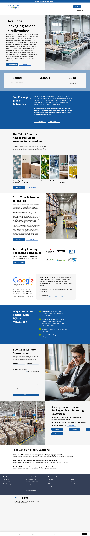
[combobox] (26, 384)
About (72, 479)
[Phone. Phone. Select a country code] (29, 378)
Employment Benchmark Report (56, 486)
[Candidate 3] (62, 296)
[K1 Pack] (49, 296)
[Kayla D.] (61, 296)
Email (14, 376)
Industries (73, 484)
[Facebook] (22, 498)
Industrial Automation (31, 488)
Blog (49, 481)
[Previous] (37, 287)
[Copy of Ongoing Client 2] (55, 296)
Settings (78, 534)
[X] (25, 498)
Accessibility (17, 502)
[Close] (88, 534)
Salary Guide (51, 484)
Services (5, 486)
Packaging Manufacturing (32, 484)
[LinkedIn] (27, 498)
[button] (41, 6)
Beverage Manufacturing (32, 481)
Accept (84, 534)
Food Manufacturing (31, 479)
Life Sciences (29, 486)
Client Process (6, 481)
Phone (28, 376)
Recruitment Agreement (9, 484)
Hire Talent (6, 479)
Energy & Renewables (31, 490)
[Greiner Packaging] (50, 296)
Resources (50, 479)
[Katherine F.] (56, 296)
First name (16, 363)
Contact (73, 486)
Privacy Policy (24, 502)
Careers (73, 481)
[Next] (74, 287)
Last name (30, 363)
